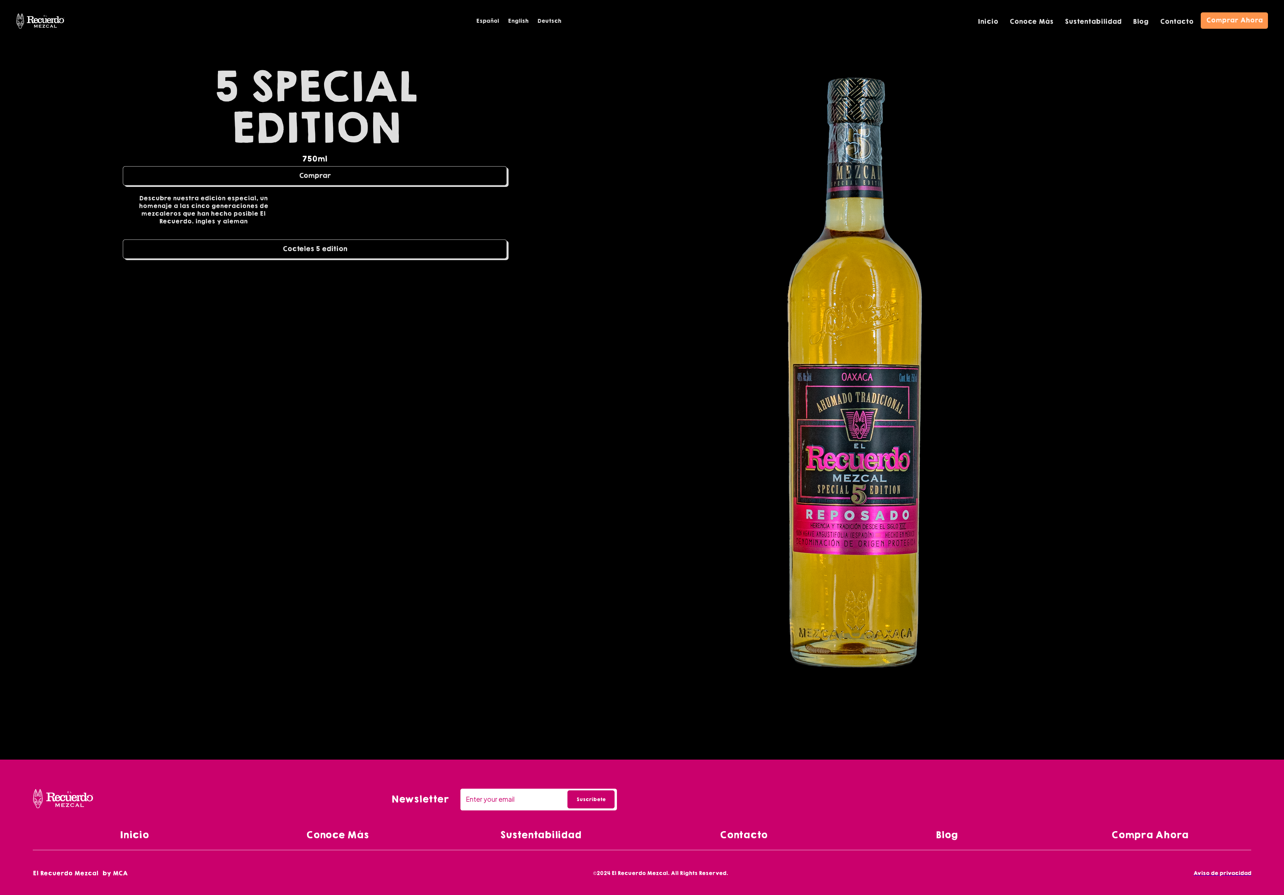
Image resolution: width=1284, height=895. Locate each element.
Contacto (1176, 21)
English (518, 21)
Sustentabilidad (1093, 21)
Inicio (988, 21)
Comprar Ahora (1234, 20)
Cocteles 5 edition (315, 249)
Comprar (315, 176)
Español (487, 21)
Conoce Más (1031, 21)
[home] (40, 21)
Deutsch (549, 21)
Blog (1141, 21)
